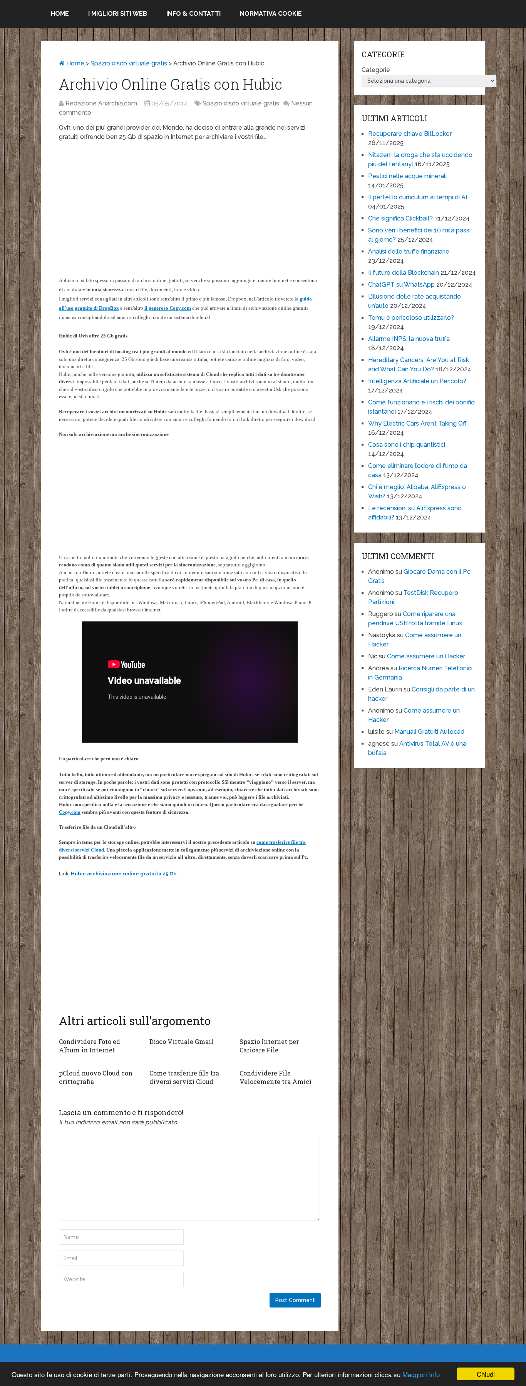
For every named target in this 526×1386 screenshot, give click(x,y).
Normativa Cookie (271, 13)
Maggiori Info (421, 1374)
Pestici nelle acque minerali (407, 176)
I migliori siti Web (117, 13)
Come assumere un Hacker (426, 656)
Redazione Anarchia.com (101, 103)
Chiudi (486, 1374)
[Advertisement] (190, 203)
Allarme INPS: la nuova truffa (409, 338)
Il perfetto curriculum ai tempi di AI (417, 197)
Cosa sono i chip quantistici (406, 444)
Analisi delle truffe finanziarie (408, 251)
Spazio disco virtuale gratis (128, 63)
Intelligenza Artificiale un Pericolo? (417, 381)
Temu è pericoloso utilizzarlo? (411, 317)
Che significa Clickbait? (400, 218)
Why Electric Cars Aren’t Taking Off (417, 423)
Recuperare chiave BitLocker (410, 133)
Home (60, 13)
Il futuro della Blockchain (403, 272)
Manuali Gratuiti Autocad (429, 731)
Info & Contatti (193, 13)
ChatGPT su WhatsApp (401, 284)
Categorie (376, 69)
